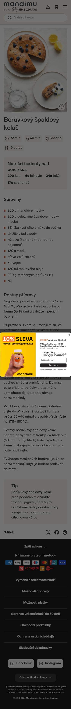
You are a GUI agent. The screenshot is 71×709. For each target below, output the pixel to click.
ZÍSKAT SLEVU (53, 365)
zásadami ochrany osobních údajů (59, 369)
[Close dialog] (69, 335)
